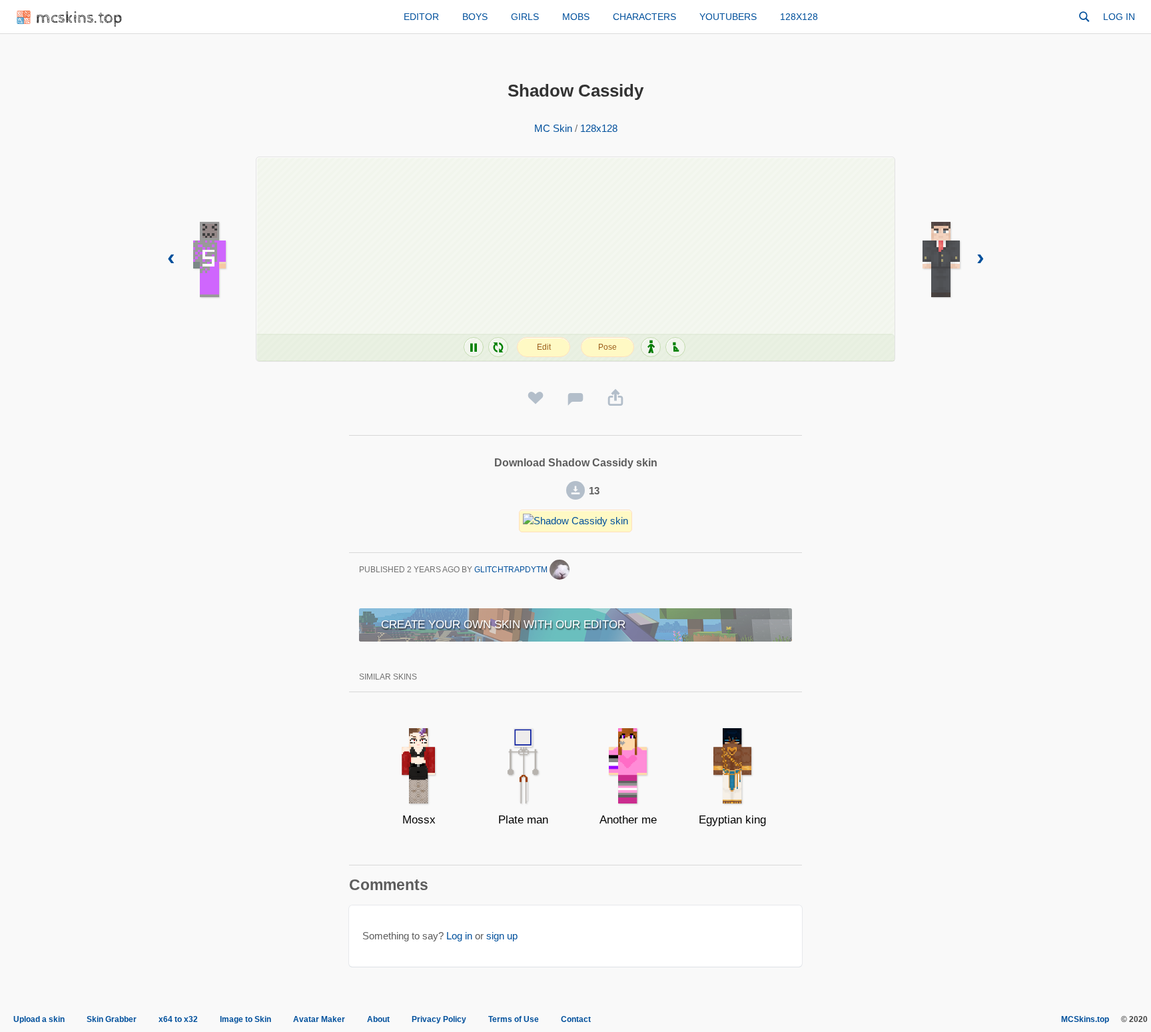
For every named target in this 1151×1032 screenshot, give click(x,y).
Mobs (575, 16)
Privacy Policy (439, 1019)
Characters (644, 16)
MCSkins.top (1085, 1019)
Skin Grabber (112, 1019)
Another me (628, 819)
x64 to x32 (178, 1019)
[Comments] (575, 398)
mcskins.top (79, 18)
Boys (475, 16)
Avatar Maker (319, 1019)
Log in (1119, 16)
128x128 (799, 16)
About (378, 1019)
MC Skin (553, 128)
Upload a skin (39, 1019)
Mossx (419, 819)
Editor (421, 16)
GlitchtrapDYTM (512, 569)
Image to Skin (245, 1019)
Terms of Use (513, 1019)
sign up (502, 935)
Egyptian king (732, 819)
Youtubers (728, 16)
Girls (525, 16)
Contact (576, 1019)
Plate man (523, 819)
